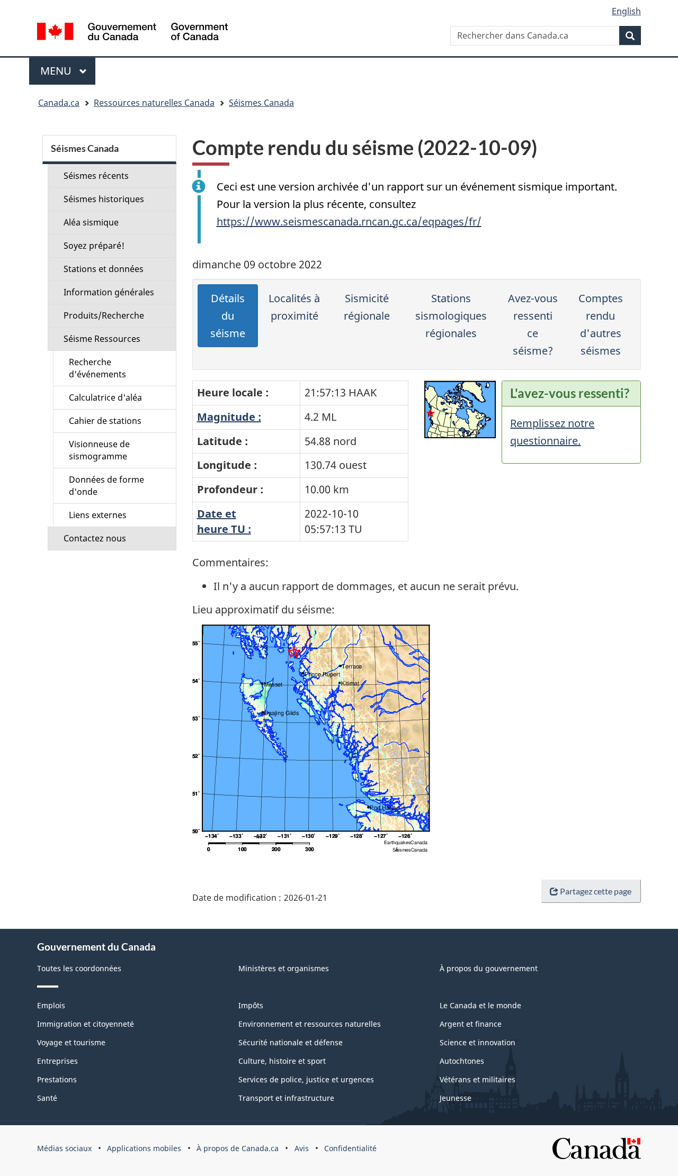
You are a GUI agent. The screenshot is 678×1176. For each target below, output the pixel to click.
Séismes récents (96, 176)
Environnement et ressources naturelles (309, 1024)
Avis (302, 1148)
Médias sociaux (64, 1148)
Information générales (109, 292)
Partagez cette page (595, 891)
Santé (47, 1098)
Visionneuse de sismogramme (99, 450)
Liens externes (98, 515)
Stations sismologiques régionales (451, 315)
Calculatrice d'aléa (105, 397)
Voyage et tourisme (71, 1042)
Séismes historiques (104, 199)
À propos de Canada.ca (238, 1148)
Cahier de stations (105, 421)
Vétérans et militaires (477, 1079)
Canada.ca (58, 102)
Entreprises (57, 1061)
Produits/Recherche (104, 315)
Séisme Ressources (102, 339)
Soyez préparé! (94, 245)
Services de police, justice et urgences (306, 1079)
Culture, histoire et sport (282, 1061)
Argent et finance (471, 1024)
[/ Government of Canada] (132, 33)
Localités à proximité (294, 307)
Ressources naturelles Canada (154, 102)
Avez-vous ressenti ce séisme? (533, 324)
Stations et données (104, 269)
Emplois (51, 1005)
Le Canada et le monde (480, 1005)
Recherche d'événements (97, 368)
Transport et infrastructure (286, 1098)
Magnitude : (229, 417)
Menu (67, 71)
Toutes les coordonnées (79, 968)
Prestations (57, 1079)
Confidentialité (350, 1148)
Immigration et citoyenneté (85, 1024)
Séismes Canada (261, 102)
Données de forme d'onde (106, 485)
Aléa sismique (91, 222)
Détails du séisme (227, 315)
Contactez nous (95, 538)
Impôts (250, 1005)
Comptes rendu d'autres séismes (600, 324)
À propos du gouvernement (489, 968)
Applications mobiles (144, 1148)
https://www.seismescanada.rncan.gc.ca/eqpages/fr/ (349, 221)
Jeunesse (455, 1098)
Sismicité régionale (367, 307)
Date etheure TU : (224, 521)
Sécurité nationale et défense (290, 1042)
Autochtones (462, 1061)
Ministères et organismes (283, 968)
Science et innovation (477, 1042)
